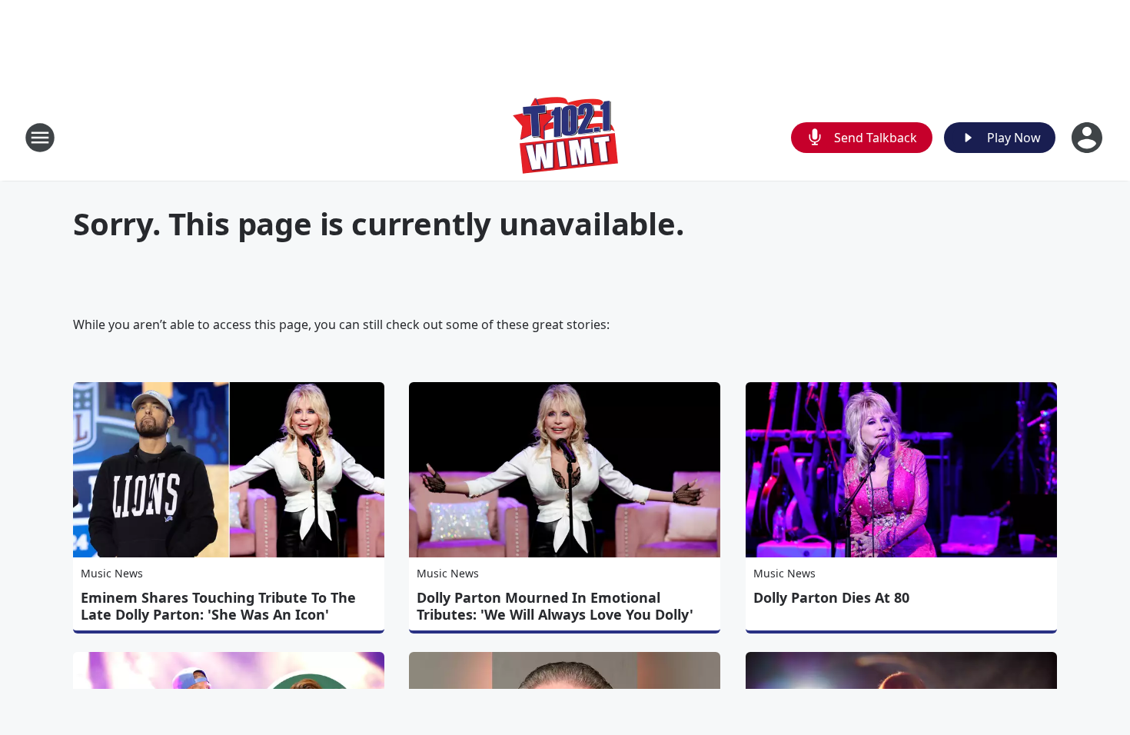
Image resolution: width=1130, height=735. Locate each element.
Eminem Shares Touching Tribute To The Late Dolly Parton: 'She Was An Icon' (218, 606)
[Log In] (1088, 137)
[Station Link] (565, 137)
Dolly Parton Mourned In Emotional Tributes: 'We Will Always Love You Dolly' (555, 606)
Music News (112, 573)
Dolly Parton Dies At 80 (831, 597)
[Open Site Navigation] (40, 137)
